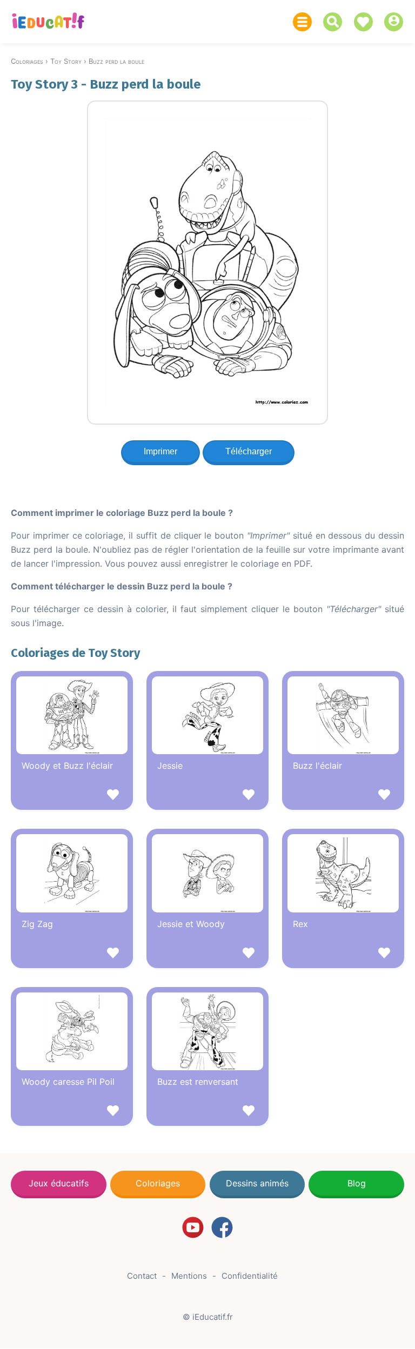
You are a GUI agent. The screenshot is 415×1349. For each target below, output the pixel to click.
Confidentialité (250, 1276)
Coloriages (158, 1183)
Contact (142, 1276)
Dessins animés (257, 1183)
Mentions (189, 1276)
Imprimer (160, 451)
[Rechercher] (335, 22)
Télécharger (248, 451)
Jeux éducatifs (59, 1183)
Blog (356, 1183)
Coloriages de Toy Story (75, 653)
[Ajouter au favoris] (72, 796)
